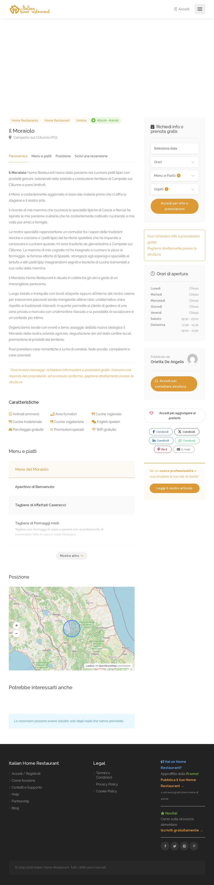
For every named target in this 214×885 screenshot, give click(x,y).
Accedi (183, 9)
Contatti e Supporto (27, 787)
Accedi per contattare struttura (170, 383)
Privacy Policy (107, 784)
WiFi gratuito (106, 430)
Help (15, 794)
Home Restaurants (25, 120)
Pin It (164, 449)
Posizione (63, 156)
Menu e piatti (41, 156)
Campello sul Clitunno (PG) (35, 137)
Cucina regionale (108, 414)
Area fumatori (66, 414)
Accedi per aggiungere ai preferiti (177, 415)
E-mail (185, 449)
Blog (15, 808)
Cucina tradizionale (27, 422)
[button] (16, 625)
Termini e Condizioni (104, 775)
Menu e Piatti (166, 176)
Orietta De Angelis (167, 362)
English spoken (108, 422)
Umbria (81, 120)
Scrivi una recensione (91, 156)
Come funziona (23, 781)
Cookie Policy (106, 791)
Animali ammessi (26, 414)
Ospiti (160, 189)
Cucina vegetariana (69, 422)
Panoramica (18, 156)
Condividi (161, 431)
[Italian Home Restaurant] (29, 9)
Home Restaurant (57, 120)
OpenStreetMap (108, 666)
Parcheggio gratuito (28, 430)
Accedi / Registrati (26, 774)
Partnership (20, 801)
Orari (158, 162)
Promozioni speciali (69, 430)
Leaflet (90, 666)
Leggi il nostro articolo (174, 488)
